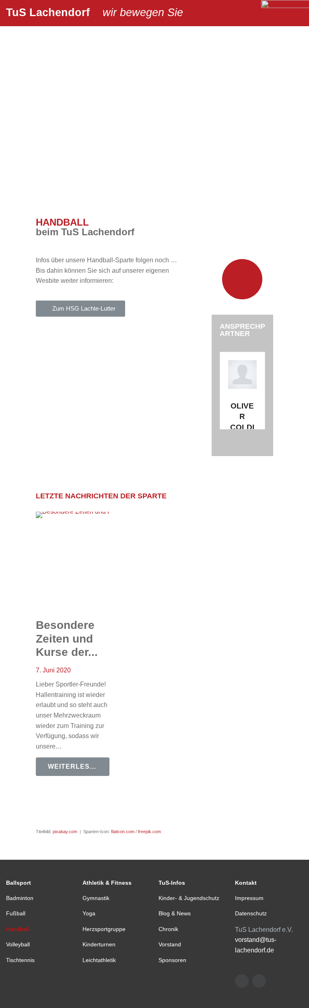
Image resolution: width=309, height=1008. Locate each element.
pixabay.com (65, 831)
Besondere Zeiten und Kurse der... (67, 638)
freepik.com (149, 831)
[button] (80, 309)
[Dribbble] (259, 981)
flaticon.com (122, 831)
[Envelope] (242, 981)
